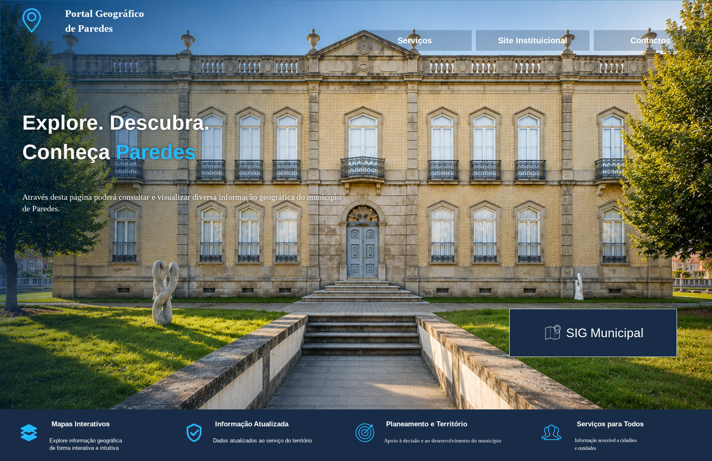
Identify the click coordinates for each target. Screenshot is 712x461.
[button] (32, 20)
